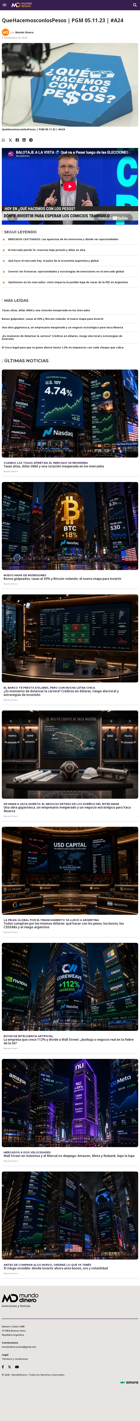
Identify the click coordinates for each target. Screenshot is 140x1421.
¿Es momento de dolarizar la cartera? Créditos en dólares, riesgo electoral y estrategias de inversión (62, 337)
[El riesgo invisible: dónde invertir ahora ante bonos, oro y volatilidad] (70, 1216)
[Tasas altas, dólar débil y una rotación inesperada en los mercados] (70, 414)
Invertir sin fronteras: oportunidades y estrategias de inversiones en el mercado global (66, 271)
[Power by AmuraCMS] (129, 1383)
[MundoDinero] (22, 5)
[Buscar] (135, 5)
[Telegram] (31, 140)
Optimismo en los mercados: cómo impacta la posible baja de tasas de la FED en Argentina (68, 282)
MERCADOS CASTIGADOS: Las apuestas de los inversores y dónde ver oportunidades (63, 239)
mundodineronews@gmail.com (19, 1346)
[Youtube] (17, 1367)
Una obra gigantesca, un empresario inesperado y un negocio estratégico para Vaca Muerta (62, 327)
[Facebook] (17, 140)
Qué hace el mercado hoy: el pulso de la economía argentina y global (53, 260)
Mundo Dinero (24, 32)
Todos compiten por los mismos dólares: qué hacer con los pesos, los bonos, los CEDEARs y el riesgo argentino (64, 925)
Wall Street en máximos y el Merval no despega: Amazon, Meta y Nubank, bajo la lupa (69, 1156)
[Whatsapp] (3, 140)
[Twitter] (10, 140)
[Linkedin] (24, 140)
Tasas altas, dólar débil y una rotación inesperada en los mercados (46, 310)
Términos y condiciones (15, 1359)
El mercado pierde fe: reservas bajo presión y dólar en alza (46, 250)
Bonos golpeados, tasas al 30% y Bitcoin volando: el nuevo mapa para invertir (53, 319)
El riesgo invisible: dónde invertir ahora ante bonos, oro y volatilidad (56, 1268)
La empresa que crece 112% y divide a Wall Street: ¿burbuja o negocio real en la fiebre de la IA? (69, 1041)
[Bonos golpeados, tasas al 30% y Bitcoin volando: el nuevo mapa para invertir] (70, 526)
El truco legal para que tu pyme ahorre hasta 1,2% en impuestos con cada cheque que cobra (62, 347)
